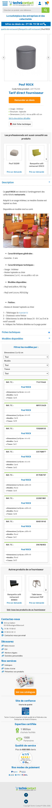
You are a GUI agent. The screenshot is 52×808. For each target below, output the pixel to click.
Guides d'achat (9, 668)
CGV (5, 649)
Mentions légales (10, 652)
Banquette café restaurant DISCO (36, 165)
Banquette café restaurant (30, 29)
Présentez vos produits (14, 671)
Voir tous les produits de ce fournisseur (26, 609)
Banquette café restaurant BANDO (14, 597)
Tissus (7, 369)
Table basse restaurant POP (36, 595)
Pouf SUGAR (14, 163)
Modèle (7, 360)
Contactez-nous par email (15, 635)
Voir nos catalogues (25, 692)
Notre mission (9, 645)
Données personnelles (14, 656)
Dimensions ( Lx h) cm (13, 352)
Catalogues (8, 665)
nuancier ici (23, 312)
